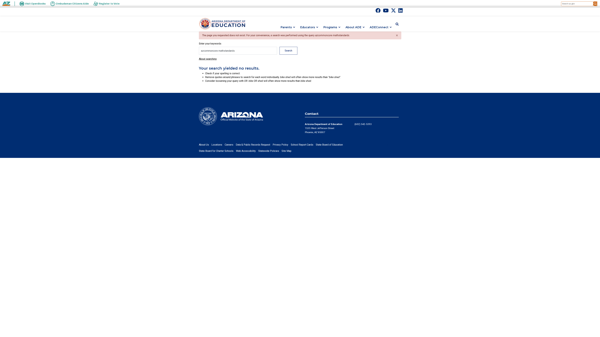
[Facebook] (377, 11)
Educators (307, 27)
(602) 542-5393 (363, 124)
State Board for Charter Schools (216, 150)
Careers (229, 144)
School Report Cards (302, 144)
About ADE (353, 27)
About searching (208, 58)
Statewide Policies (268, 150)
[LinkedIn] (400, 11)
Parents (286, 27)
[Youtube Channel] (386, 11)
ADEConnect (379, 27)
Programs (330, 27)
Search (288, 50)
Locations (216, 144)
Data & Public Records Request (253, 144)
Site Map (286, 150)
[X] (393, 11)
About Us (204, 144)
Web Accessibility (246, 150)
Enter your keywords (210, 43)
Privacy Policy (280, 144)
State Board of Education (329, 144)
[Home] (222, 24)
